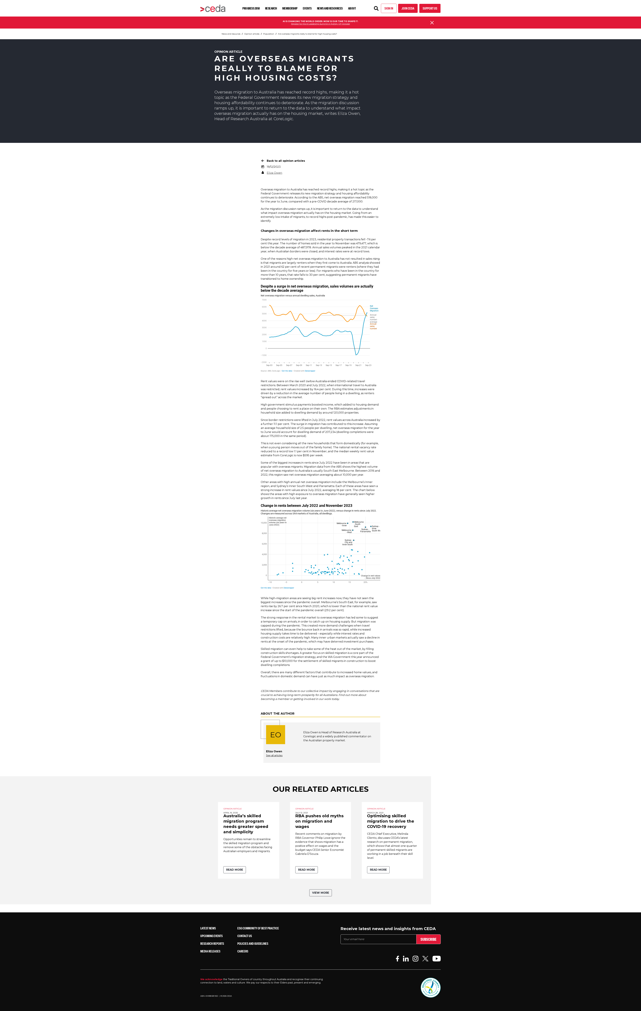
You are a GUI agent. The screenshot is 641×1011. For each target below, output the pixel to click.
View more (320, 892)
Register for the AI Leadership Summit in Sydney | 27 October (320, 24)
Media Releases (210, 951)
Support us (430, 8)
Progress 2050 (251, 8)
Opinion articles (251, 34)
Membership (289, 8)
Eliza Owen (274, 172)
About (352, 8)
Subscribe (428, 939)
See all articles (274, 755)
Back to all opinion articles (286, 160)
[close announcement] (432, 22)
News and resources (330, 8)
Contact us (244, 936)
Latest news (208, 928)
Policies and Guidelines (252, 943)
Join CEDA (407, 8)
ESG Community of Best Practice (258, 928)
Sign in (388, 8)
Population (268, 34)
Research (271, 8)
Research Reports (212, 943)
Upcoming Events (211, 936)
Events (307, 8)
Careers (242, 951)
